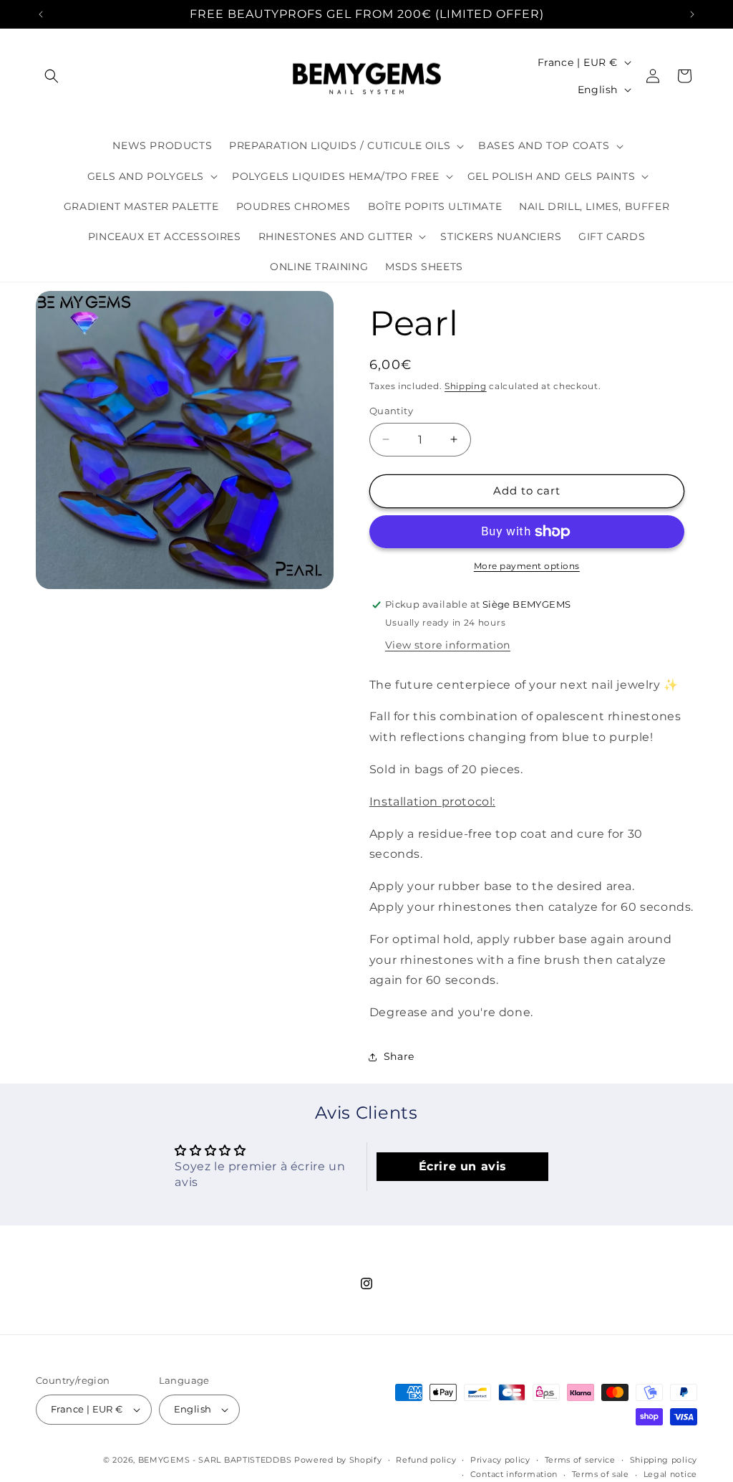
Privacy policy (500, 1460)
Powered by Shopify (338, 1460)
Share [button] (399, 1056)
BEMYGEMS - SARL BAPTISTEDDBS (215, 1460)
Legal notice (670, 1474)
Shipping (466, 386)
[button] (51, 76)
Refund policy (426, 1460)
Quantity (391, 410)
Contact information (514, 1474)
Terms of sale (600, 1474)
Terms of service (580, 1460)
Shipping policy (664, 1460)
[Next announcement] (692, 14)
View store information (447, 645)
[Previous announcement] (41, 14)
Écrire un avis (463, 1166)
